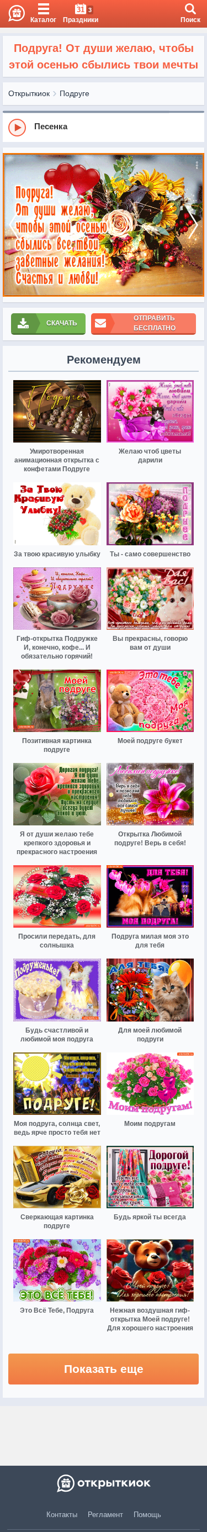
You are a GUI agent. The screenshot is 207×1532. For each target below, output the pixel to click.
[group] (103, 127)
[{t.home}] (103, 1483)
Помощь (147, 1514)
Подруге (74, 93)
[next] (193, 225)
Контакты (61, 1514)
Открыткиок (29, 93)
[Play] (17, 127)
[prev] (14, 225)
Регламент (105, 1514)
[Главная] (12, 14)
